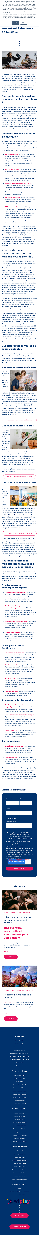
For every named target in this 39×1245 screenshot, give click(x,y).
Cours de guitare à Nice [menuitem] (19, 1176)
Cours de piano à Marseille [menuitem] (19, 1122)
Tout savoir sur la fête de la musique (17, 996)
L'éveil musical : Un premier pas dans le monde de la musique (17, 920)
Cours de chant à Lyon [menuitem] (19, 1075)
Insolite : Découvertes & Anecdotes (21, 990)
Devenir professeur (20, 1227)
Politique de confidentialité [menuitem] (19, 1047)
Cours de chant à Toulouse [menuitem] (19, 1097)
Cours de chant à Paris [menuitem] (19, 1078)
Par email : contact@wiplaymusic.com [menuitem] (19, 1191)
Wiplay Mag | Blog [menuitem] (19, 1040)
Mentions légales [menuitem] (19, 1044)
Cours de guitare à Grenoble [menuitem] (19, 1179)
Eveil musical (26, 913)
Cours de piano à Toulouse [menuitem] (19, 1135)
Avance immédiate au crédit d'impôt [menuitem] (19, 1059)
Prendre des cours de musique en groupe (19, 533)
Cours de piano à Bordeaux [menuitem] (19, 1132)
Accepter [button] (15, 22)
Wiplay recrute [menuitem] (19, 1066)
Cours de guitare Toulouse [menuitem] (19, 1173)
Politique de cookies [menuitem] (19, 1050)
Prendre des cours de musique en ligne (19, 477)
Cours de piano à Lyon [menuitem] (19, 1113)
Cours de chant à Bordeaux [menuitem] (19, 1094)
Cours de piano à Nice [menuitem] (19, 1138)
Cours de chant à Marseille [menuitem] (19, 1085)
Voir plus (11, 957)
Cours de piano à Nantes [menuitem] (19, 1129)
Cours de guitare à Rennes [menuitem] (19, 1163)
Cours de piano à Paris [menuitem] (19, 1116)
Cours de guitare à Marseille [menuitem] (19, 1160)
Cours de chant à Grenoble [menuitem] (19, 1103)
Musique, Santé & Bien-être (13, 913)
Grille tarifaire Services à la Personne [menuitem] (19, 1056)
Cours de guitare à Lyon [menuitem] (19, 1151)
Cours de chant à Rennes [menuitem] (19, 1088)
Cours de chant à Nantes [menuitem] (19, 1091)
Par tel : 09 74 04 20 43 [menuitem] (19, 1195)
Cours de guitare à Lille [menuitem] (19, 1157)
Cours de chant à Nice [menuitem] (19, 1100)
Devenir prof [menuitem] (19, 1062)
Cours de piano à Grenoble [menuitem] (19, 1141)
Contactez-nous (19, 1216)
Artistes (6, 990)
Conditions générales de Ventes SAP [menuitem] (19, 1053)
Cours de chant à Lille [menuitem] (19, 1081)
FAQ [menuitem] (19, 1188)
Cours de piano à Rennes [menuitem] (19, 1125)
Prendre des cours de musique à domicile (19, 420)
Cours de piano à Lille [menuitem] (19, 1119)
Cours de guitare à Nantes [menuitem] (19, 1166)
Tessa (6, 951)
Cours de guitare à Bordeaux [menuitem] (19, 1170)
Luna (3, 37)
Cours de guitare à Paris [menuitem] (19, 1154)
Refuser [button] (24, 22)
